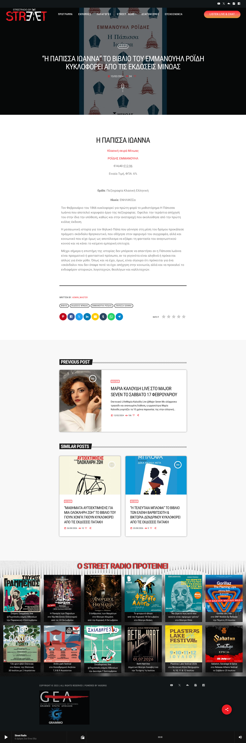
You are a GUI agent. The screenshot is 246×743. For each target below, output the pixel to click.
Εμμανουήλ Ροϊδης (102, 306)
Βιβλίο (123, 46)
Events (115, 381)
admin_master (80, 297)
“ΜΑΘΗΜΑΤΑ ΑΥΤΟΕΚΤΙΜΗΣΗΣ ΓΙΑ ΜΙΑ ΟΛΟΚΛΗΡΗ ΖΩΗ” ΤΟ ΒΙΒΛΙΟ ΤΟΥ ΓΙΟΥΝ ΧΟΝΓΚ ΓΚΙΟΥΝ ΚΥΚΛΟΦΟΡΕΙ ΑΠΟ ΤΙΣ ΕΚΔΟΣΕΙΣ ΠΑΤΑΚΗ (90, 515)
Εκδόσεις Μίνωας (79, 306)
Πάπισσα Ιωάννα (124, 306)
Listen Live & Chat (222, 14)
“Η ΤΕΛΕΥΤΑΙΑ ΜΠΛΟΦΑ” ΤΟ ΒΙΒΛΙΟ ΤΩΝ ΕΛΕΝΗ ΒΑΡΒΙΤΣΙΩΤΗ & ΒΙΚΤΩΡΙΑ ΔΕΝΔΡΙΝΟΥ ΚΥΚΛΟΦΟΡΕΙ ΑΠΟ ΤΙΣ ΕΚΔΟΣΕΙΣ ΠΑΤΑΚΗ (155, 515)
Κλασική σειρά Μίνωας (123, 151)
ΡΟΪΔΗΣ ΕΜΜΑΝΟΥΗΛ (123, 158)
